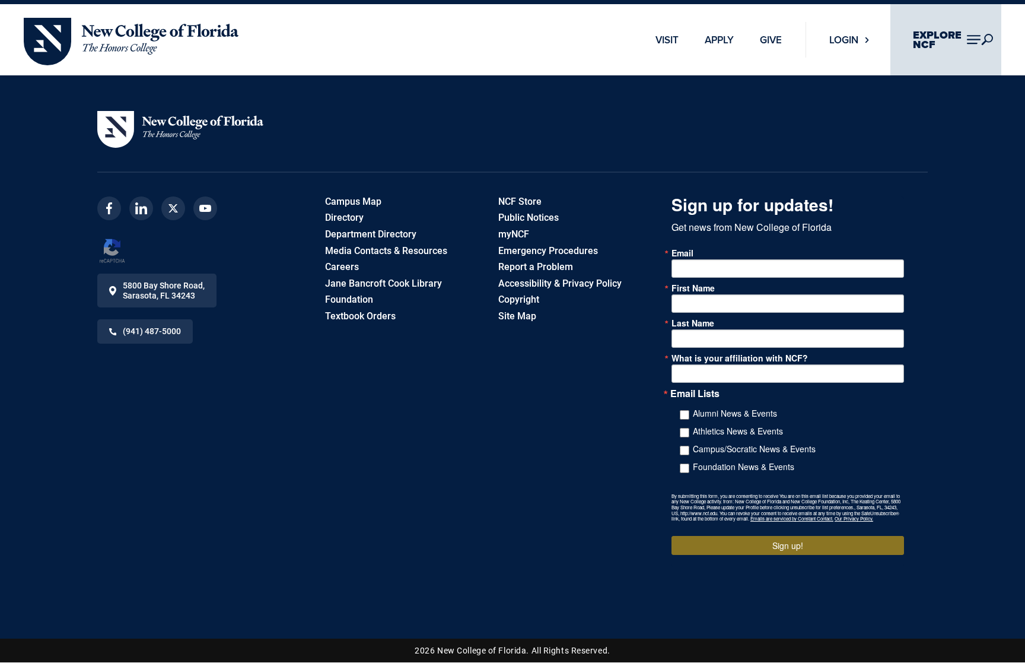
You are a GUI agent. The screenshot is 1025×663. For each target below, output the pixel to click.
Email (682, 253)
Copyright (518, 299)
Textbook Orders (360, 316)
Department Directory (370, 234)
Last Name (692, 323)
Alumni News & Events (735, 413)
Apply (719, 40)
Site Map (517, 316)
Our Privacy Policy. (854, 518)
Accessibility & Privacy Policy (560, 283)
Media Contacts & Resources (386, 250)
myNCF (513, 234)
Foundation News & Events (743, 466)
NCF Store (520, 201)
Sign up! (787, 545)
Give (771, 40)
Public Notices (528, 217)
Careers (342, 266)
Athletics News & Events (738, 431)
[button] (180, 129)
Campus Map (353, 201)
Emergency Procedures (548, 250)
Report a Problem (535, 266)
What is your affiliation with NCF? (739, 358)
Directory (344, 217)
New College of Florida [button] (71, 23)
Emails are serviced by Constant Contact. (791, 518)
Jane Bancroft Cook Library (383, 283)
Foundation (349, 299)
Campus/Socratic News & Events (754, 449)
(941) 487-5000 (152, 331)
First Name (693, 288)
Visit (667, 40)
